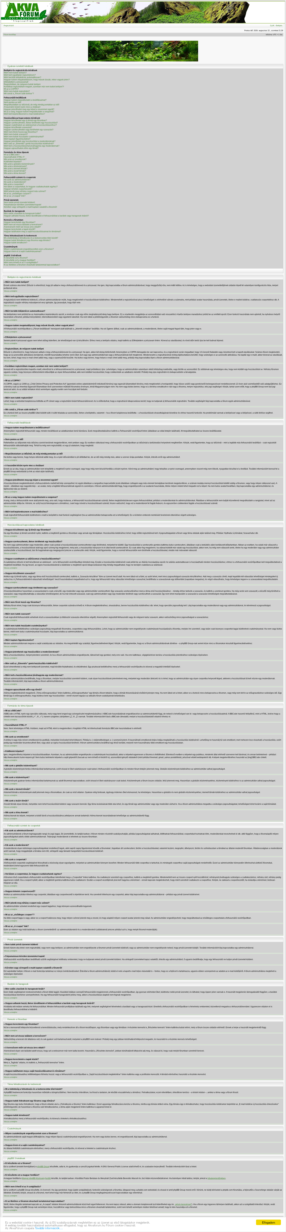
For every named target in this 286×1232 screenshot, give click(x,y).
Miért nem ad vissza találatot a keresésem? (23, 224)
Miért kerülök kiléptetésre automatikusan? (22, 77)
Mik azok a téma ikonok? (15, 173)
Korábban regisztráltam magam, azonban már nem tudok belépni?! (34, 86)
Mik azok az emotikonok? (15, 159)
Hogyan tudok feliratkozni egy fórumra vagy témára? (27, 240)
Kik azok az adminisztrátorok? (17, 180)
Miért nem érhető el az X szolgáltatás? (21, 262)
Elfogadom (268, 1222)
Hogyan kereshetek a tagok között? (19, 229)
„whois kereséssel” (183, 1204)
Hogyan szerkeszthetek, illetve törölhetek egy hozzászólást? (31, 123)
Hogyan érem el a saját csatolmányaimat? (23, 251)
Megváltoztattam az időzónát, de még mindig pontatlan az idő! (31, 105)
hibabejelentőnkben (217, 1178)
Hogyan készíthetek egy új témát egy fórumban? (25, 120)
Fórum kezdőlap (10, 34)
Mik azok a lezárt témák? (15, 171)
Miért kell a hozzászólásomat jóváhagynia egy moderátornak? (31, 146)
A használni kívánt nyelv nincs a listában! (22, 107)
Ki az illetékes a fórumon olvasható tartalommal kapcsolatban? (32, 265)
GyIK (272, 25)
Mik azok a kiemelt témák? (15, 168)
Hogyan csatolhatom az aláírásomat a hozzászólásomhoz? (30, 125)
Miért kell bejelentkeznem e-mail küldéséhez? (24, 114)
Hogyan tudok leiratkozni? (15, 242)
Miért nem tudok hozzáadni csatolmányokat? (24, 136)
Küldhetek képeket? (13, 161)
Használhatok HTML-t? (14, 157)
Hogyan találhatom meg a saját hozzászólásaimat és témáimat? (32, 231)
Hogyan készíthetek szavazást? (18, 127)
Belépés (279, 25)
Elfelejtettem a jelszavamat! (16, 82)
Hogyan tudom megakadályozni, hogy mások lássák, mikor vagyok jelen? (37, 80)
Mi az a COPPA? (11, 89)
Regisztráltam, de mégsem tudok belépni (22, 84)
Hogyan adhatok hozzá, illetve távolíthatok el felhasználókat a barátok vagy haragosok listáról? (46, 216)
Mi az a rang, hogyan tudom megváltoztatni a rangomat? (29, 111)
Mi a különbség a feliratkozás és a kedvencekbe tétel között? (31, 238)
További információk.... (49, 1228)
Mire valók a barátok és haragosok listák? (22, 213)
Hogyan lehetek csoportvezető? (18, 189)
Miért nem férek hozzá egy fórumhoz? (21, 132)
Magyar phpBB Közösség (33, 1178)
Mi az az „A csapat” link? (14, 196)
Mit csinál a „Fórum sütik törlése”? (19, 93)
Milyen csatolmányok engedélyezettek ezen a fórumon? (29, 249)
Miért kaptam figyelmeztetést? (17, 139)
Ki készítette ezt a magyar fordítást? (19, 260)
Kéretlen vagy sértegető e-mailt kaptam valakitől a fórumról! (30, 207)
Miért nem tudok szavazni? (16, 134)
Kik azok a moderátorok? (15, 182)
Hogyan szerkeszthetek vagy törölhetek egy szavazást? (28, 130)
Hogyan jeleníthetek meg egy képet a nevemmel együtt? (29, 109)
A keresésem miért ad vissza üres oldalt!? (22, 227)
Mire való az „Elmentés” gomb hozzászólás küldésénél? (29, 143)
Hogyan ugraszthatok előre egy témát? (21, 148)
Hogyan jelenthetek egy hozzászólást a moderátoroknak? (29, 141)
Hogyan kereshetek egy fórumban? (19, 222)
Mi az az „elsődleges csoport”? (17, 193)
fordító (48, 1178)
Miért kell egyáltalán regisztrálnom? (20, 75)
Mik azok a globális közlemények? (19, 164)
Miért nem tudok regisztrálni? (17, 91)
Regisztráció (9, 25)
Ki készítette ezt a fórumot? (16, 258)
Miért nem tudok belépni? (15, 73)
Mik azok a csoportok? (14, 184)
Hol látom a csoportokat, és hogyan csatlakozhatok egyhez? (31, 186)
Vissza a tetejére (10, 291)
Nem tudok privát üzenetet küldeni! (19, 202)
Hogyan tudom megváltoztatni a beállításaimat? (25, 100)
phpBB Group (43, 1166)
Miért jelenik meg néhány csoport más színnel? (25, 191)
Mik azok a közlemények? (15, 166)
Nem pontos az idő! (12, 102)
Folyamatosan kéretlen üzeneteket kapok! (22, 205)
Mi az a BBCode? (12, 155)
